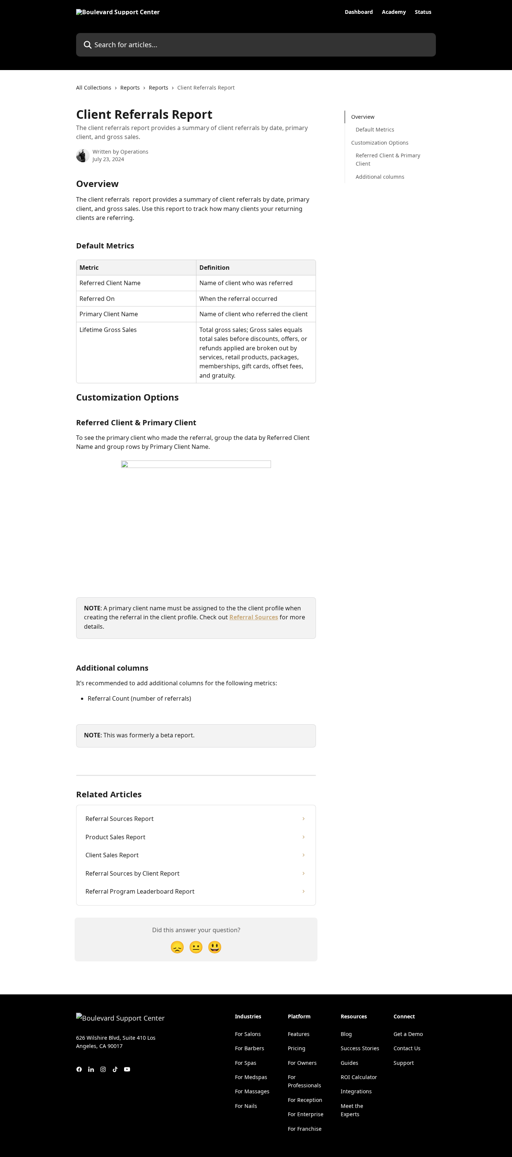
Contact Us (407, 1048)
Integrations (356, 1091)
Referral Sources (253, 617)
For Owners (302, 1062)
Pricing (296, 1048)
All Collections (93, 87)
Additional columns (380, 176)
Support (404, 1062)
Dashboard (359, 12)
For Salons (248, 1033)
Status (423, 12)
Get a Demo (408, 1033)
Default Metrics (375, 129)
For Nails (246, 1105)
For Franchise (305, 1128)
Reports (130, 87)
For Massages (252, 1091)
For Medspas (251, 1077)
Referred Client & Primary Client (388, 159)
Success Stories (360, 1048)
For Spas (245, 1062)
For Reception (305, 1099)
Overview (362, 116)
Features (299, 1033)
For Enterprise (305, 1114)
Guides (349, 1062)
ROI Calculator (359, 1077)
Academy (394, 12)
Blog (346, 1033)
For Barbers (249, 1048)
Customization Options (380, 142)
